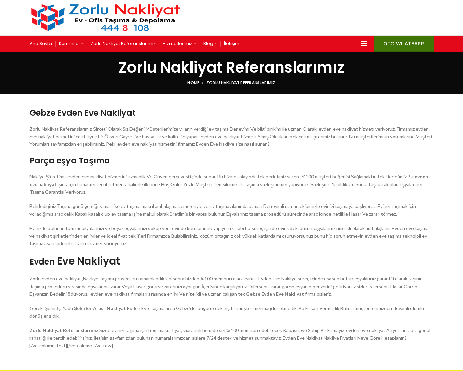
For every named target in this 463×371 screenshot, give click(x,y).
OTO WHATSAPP (403, 43)
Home (193, 82)
